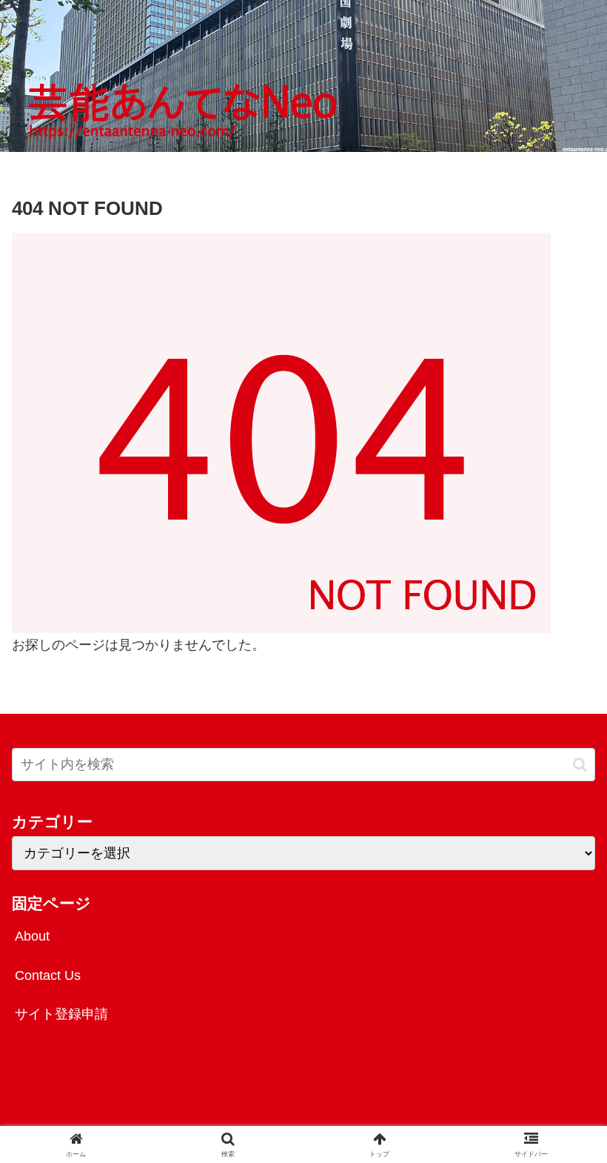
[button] (580, 764)
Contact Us (48, 975)
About (32, 936)
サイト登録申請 (61, 1014)
